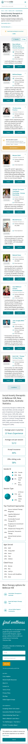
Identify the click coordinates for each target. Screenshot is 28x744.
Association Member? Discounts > (12, 712)
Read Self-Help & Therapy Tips (15, 602)
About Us (5, 683)
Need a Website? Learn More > (11, 719)
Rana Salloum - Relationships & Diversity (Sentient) (18, 46)
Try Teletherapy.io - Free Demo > (12, 722)
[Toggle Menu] (25, 2)
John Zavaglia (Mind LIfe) (18, 321)
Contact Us (6, 686)
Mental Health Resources (10, 680)
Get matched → (14, 148)
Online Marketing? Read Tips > (11, 715)
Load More (14, 387)
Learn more (5, 736)
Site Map (5, 696)
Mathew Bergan (17, 74)
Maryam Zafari (17, 155)
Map (24, 39)
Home (2, 11)
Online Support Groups (9, 700)
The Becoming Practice (17, 109)
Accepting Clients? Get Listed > (11, 709)
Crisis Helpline (6, 676)
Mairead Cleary (17, 255)
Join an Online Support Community (14, 610)
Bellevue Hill (11, 11)
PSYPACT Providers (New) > (10, 725)
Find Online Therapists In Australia (15, 594)
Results (17, 39)
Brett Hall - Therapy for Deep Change (18, 357)
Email (8, 66)
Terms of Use (6, 690)
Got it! (14, 740)
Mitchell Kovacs (17, 220)
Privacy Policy (6, 693)
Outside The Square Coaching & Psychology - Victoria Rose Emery (19, 192)
